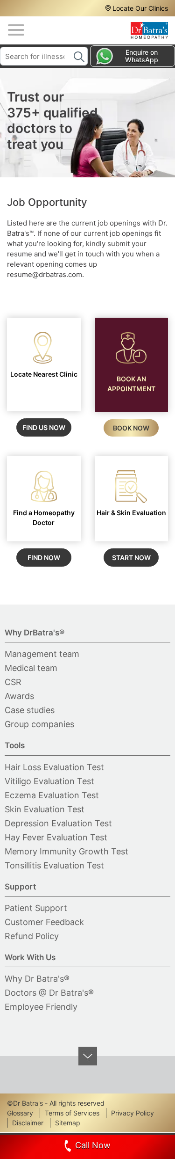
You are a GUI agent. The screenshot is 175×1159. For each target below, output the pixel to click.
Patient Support (36, 908)
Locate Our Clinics (140, 8)
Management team (42, 654)
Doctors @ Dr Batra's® (49, 993)
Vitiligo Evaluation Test (49, 781)
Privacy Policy (132, 1113)
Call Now (93, 1145)
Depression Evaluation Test (58, 823)
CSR (13, 682)
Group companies (39, 724)
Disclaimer (27, 1123)
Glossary (20, 1113)
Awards (19, 696)
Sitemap (67, 1123)
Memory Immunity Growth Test (66, 851)
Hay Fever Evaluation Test (56, 837)
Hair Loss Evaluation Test (54, 767)
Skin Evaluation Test (44, 809)
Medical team (31, 668)
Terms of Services (72, 1113)
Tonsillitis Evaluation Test (54, 865)
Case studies (30, 710)
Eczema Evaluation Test (52, 795)
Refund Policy (32, 936)
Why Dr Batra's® (37, 979)
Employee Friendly (41, 1007)
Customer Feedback (44, 922)
